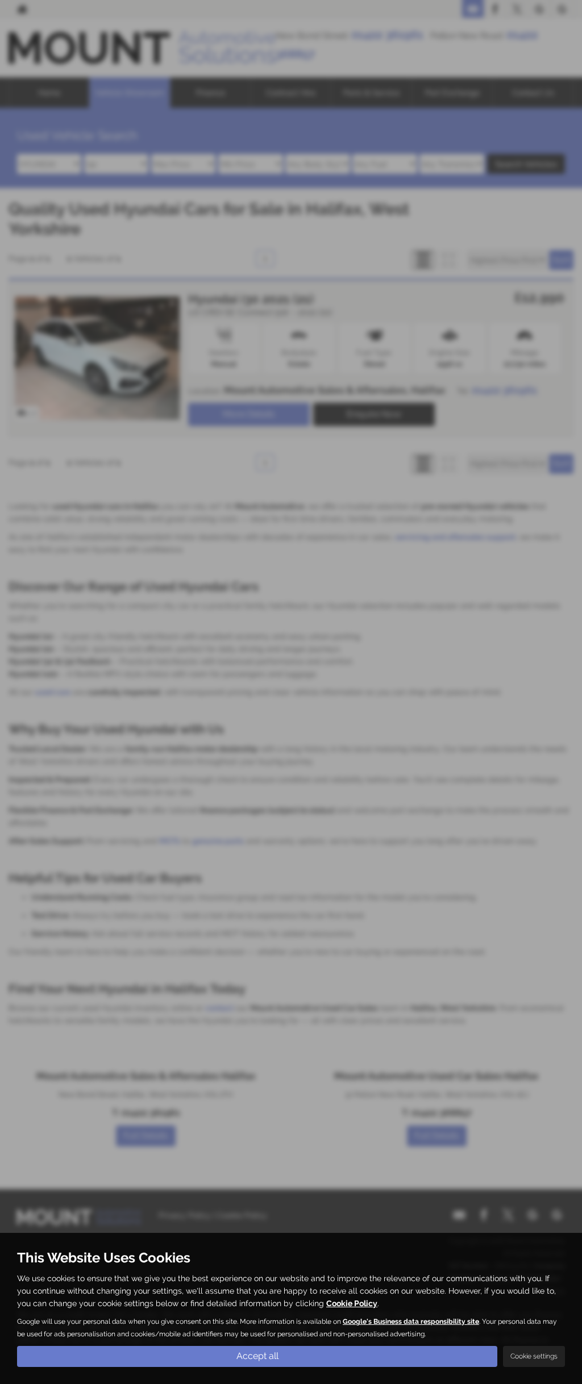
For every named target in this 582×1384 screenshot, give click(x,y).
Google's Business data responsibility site (411, 1321)
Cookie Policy (351, 1303)
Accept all (257, 1355)
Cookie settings (534, 1356)
